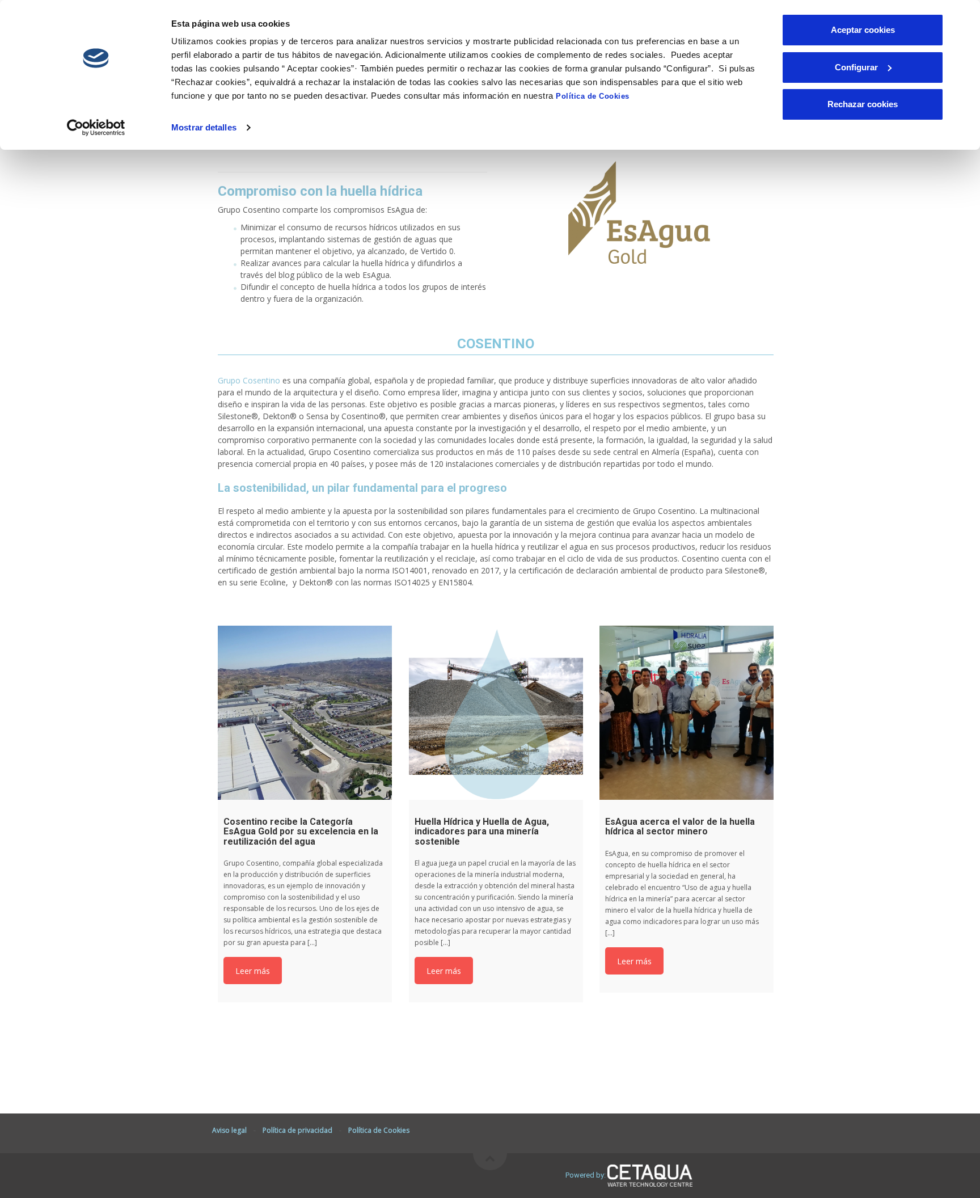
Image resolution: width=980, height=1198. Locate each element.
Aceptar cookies (863, 30)
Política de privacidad (297, 1130)
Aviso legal (229, 1130)
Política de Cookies (593, 96)
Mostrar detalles (203, 127)
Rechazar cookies (862, 104)
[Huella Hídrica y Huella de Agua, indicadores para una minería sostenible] (496, 713)
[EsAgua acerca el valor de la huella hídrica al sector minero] (686, 713)
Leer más (252, 970)
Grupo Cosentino (249, 380)
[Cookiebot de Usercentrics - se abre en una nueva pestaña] (96, 127)
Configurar (856, 67)
